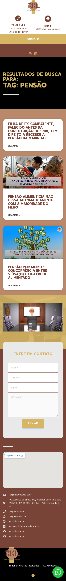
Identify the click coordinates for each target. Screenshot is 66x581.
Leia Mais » (14, 145)
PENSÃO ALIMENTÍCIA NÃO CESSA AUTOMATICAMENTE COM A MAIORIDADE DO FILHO (30, 202)
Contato (33, 39)
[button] (33, 47)
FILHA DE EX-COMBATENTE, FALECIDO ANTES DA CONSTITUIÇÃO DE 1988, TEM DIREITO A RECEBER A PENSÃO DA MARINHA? (33, 131)
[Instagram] (30, 53)
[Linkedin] (35, 53)
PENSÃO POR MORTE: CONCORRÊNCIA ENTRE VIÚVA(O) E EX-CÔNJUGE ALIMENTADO (28, 272)
